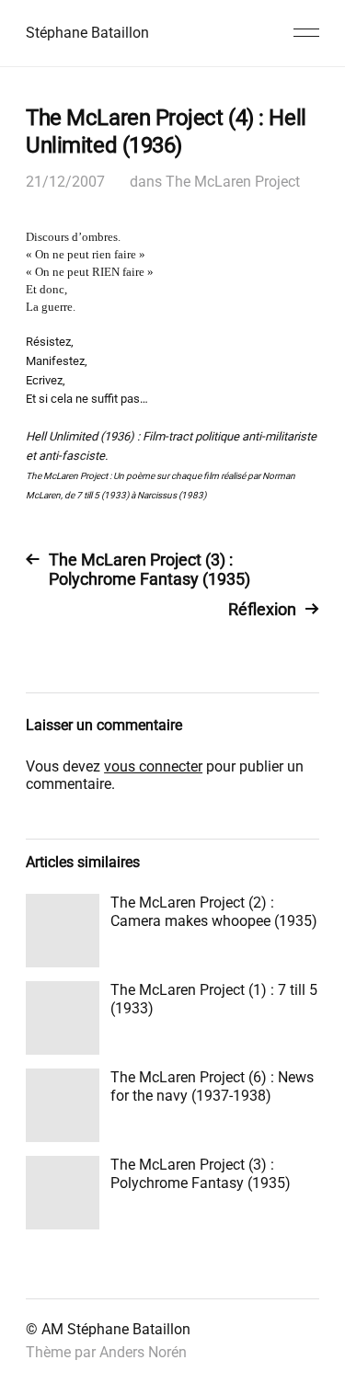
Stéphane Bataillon (87, 32)
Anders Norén (143, 1352)
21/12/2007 (65, 181)
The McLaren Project (233, 181)
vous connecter (153, 766)
